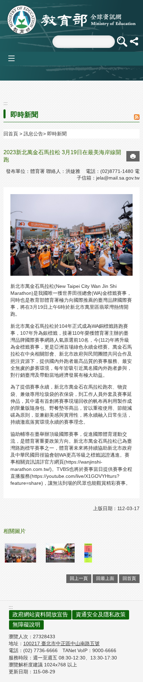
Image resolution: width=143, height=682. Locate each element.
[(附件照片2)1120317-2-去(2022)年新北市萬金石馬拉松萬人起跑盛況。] (20, 553)
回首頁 (10, 133)
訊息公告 (33, 133)
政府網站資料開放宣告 (40, 614)
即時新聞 (57, 133)
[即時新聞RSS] (137, 117)
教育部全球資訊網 (71, 19)
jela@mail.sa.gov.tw (118, 178)
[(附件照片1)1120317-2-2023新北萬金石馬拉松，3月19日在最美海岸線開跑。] (88, 553)
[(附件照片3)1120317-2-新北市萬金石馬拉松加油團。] (60, 553)
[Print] (133, 156)
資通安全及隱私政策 (101, 614)
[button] (121, 41)
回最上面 (105, 578)
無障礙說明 (26, 624)
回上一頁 (79, 578)
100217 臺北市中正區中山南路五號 (61, 643)
